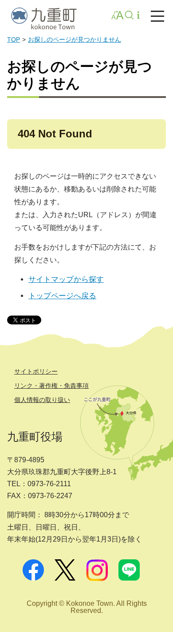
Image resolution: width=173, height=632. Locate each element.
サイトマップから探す (66, 279)
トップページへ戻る (62, 296)
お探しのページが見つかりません (74, 39)
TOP (13, 39)
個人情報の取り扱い (42, 399)
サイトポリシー (36, 371)
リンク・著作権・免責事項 (51, 385)
